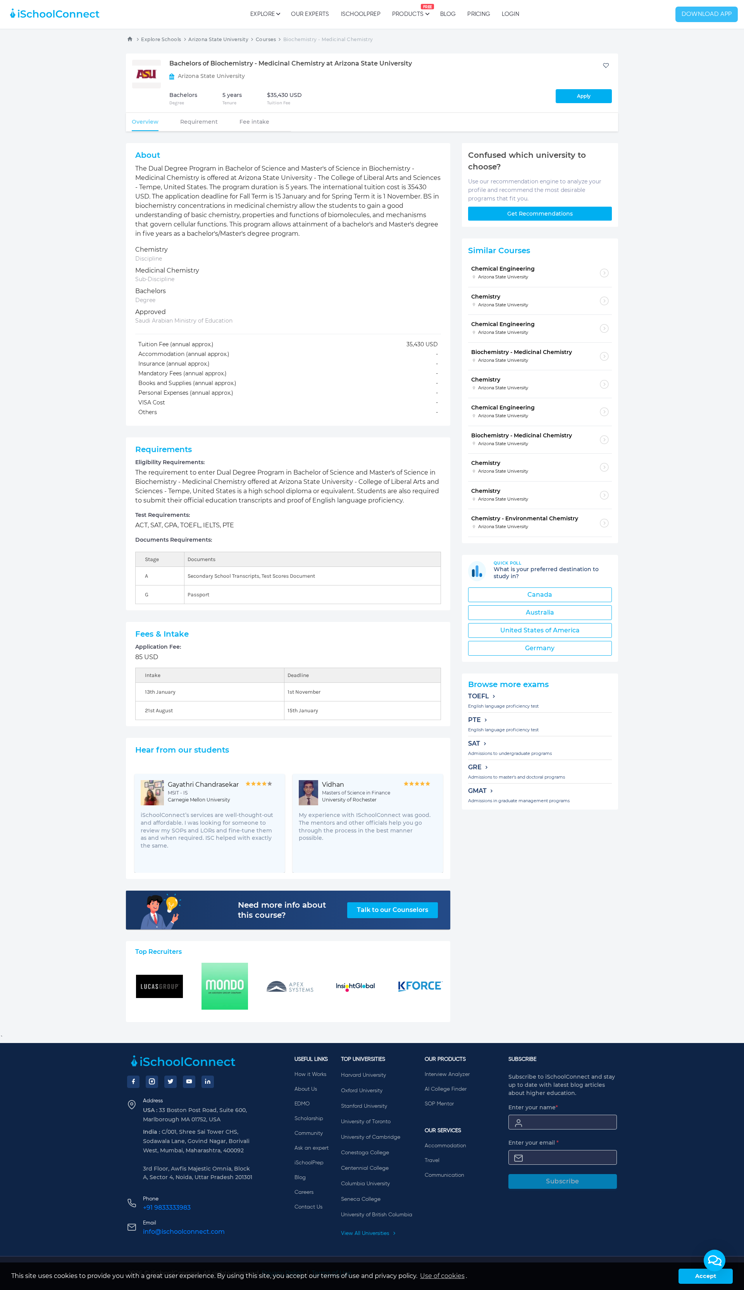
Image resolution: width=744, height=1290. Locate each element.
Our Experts (310, 14)
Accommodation (445, 1145)
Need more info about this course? (282, 910)
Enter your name (533, 1107)
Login (510, 14)
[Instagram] (152, 1082)
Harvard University (363, 1075)
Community (308, 1133)
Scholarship (308, 1118)
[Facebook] (133, 1082)
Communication (444, 1175)
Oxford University (361, 1090)
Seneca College (361, 1199)
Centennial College (365, 1168)
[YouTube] (189, 1082)
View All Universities (366, 1233)
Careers (303, 1192)
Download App (707, 14)
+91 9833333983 (167, 1207)
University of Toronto (366, 1121)
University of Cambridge (370, 1137)
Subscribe (562, 1181)
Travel (432, 1160)
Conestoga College (365, 1152)
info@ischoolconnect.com (184, 1231)
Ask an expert (311, 1148)
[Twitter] (170, 1082)
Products (408, 11)
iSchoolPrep (361, 14)
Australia (540, 612)
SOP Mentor (439, 1104)
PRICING (478, 14)
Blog (448, 14)
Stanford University (364, 1106)
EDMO (302, 1104)
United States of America (540, 630)
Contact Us (308, 1207)
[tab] (145, 121)
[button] (714, 1260)
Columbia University (365, 1183)
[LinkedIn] (208, 1082)
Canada (539, 594)
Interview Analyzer (447, 1074)
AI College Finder (446, 1089)
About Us (305, 1089)
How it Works (310, 1074)
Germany (540, 648)
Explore (262, 14)
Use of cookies (442, 1276)
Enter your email (533, 1142)
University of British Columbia (376, 1214)
